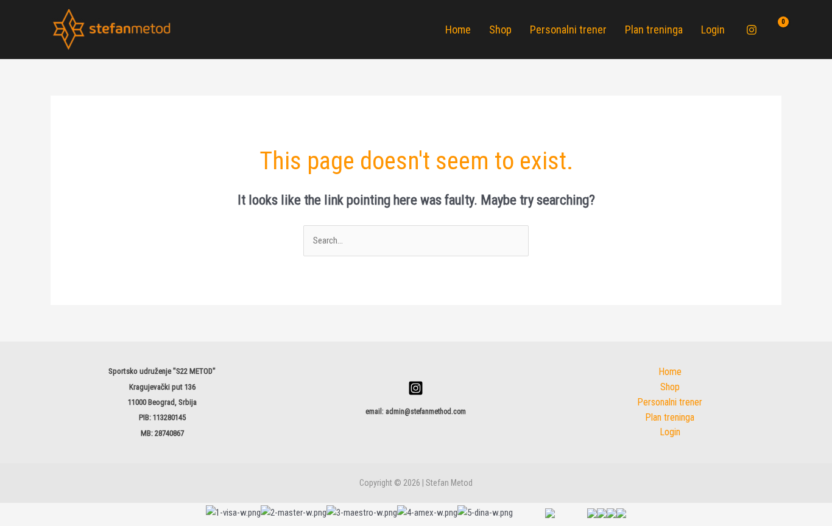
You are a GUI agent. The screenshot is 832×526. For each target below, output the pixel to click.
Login (713, 29)
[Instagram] (751, 29)
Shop (500, 29)
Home (458, 29)
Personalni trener (568, 29)
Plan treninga (654, 29)
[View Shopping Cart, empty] (775, 30)
